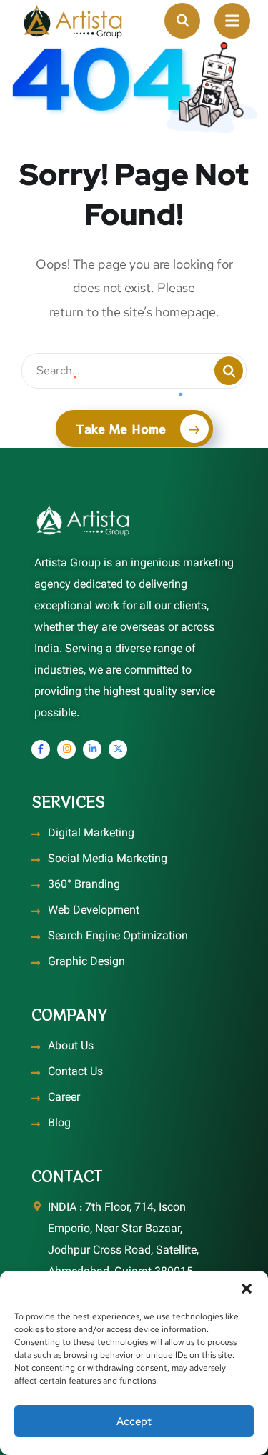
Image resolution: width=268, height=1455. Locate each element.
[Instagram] (66, 749)
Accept (134, 1421)
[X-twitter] (118, 749)
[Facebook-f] (40, 749)
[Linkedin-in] (92, 749)
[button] (246, 1288)
